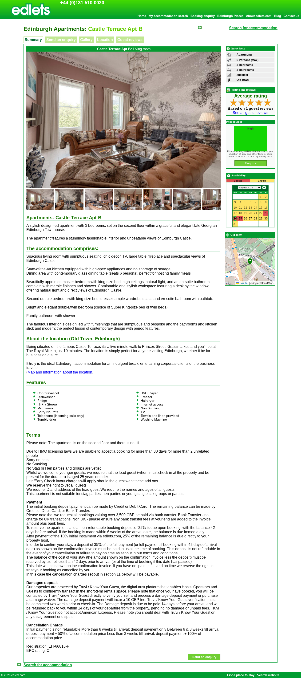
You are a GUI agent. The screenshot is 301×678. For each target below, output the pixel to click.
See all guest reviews (250, 113)
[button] (250, 261)
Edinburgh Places (230, 16)
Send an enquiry (61, 40)
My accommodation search (168, 16)
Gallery (86, 40)
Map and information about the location (60, 372)
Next (228, 110)
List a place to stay (240, 675)
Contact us (291, 16)
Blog (277, 16)
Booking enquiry (202, 16)
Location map (249, 261)
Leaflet (243, 283)
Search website (268, 675)
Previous (19, 110)
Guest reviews (130, 40)
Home (142, 16)
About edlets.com (259, 16)
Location (105, 40)
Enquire (250, 163)
